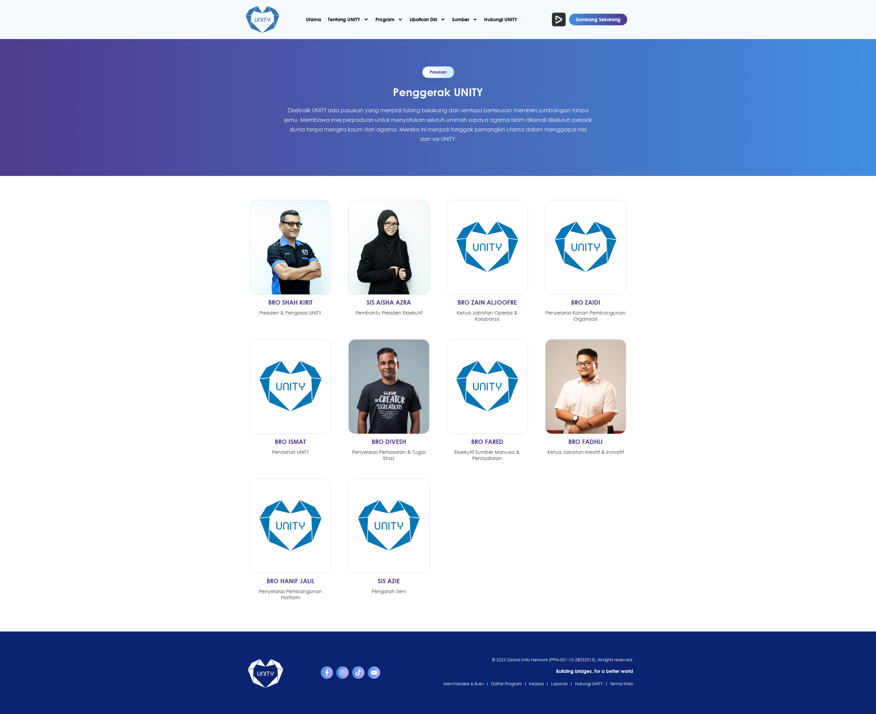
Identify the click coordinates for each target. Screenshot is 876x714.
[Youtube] (374, 672)
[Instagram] (342, 672)
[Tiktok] (358, 672)
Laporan (559, 684)
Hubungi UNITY (500, 19)
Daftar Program (506, 684)
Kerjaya (536, 684)
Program (385, 19)
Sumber (460, 19)
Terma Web (621, 684)
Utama (313, 19)
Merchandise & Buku (463, 684)
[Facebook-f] (327, 672)
